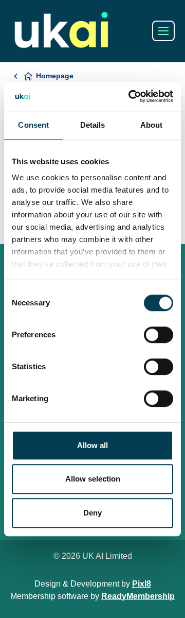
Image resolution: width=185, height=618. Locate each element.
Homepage (54, 76)
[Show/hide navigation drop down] (163, 31)
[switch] (158, 335)
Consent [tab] (33, 125)
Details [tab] (92, 125)
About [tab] (151, 125)
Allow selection (92, 478)
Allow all (92, 445)
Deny (92, 512)
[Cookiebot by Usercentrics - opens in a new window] (130, 96)
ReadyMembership (138, 596)
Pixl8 (141, 583)
